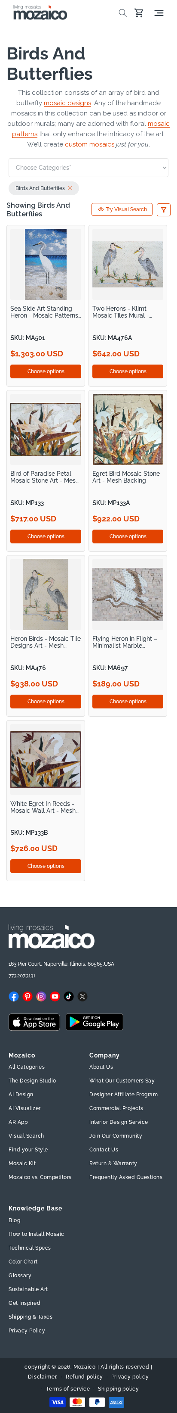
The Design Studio (32, 1081)
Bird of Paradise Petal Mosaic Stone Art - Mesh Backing (44, 477)
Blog (14, 1220)
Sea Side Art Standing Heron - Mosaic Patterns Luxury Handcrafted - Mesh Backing (44, 312)
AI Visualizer (25, 1108)
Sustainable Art (28, 1289)
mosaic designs (67, 103)
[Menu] (159, 12)
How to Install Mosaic (36, 1234)
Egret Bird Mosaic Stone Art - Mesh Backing (126, 477)
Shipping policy (118, 1389)
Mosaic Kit (22, 1163)
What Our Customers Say (122, 1081)
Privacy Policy (27, 1331)
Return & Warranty (113, 1163)
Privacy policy (130, 1377)
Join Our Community (115, 1136)
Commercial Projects (116, 1108)
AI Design (21, 1095)
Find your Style (28, 1150)
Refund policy (84, 1377)
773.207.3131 (22, 976)
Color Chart (23, 1262)
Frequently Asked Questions (125, 1177)
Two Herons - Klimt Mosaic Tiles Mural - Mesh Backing (120, 312)
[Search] (122, 12)
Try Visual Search (126, 209)
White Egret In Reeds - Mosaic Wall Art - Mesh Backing (43, 807)
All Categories (27, 1067)
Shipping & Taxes (30, 1317)
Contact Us (103, 1150)
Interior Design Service (118, 1122)
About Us (101, 1067)
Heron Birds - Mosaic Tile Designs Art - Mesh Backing (45, 642)
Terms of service (68, 1389)
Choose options (45, 371)
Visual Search (26, 1136)
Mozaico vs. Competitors (40, 1177)
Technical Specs (30, 1248)
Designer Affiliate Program (123, 1095)
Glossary (20, 1276)
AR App (18, 1122)
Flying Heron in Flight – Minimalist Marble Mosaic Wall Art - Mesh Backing (125, 642)
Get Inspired (24, 1303)
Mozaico (84, 1367)
